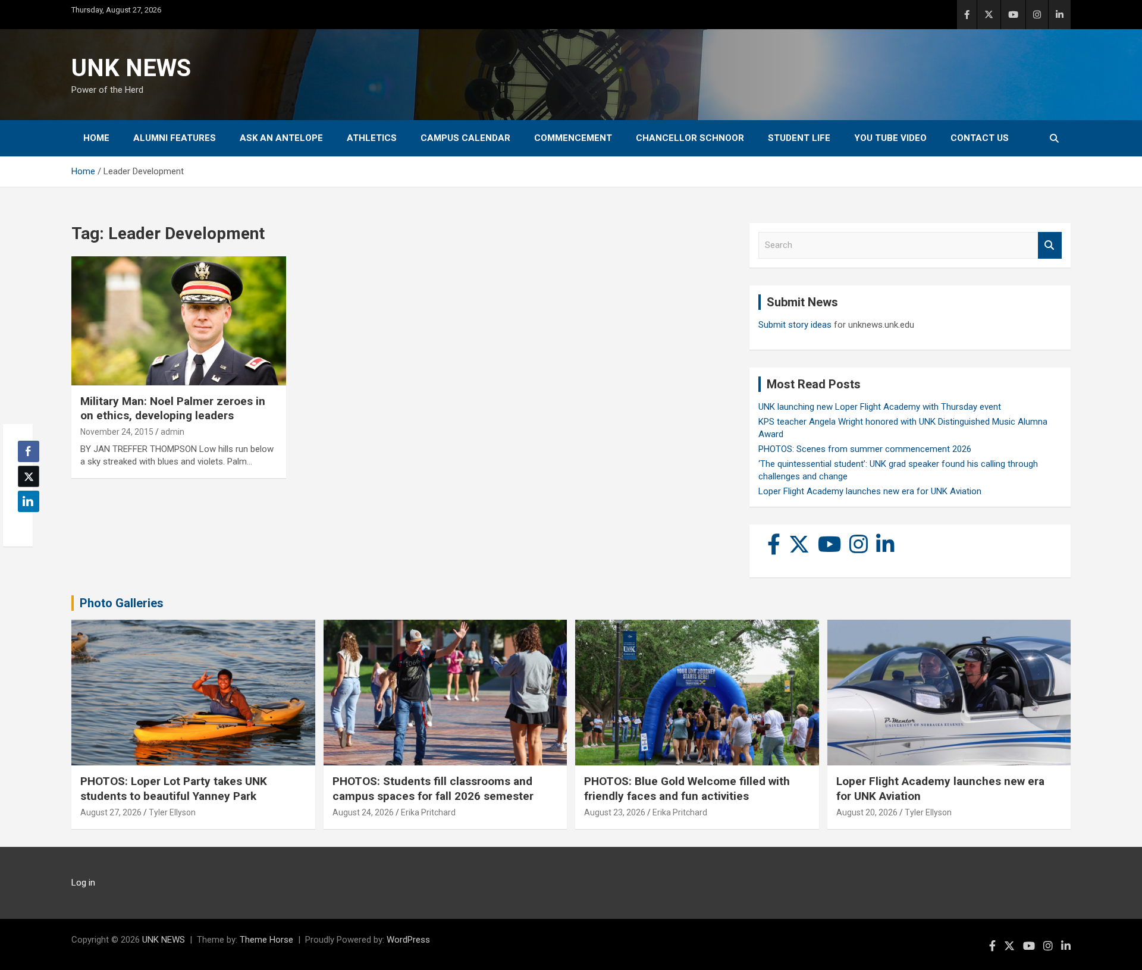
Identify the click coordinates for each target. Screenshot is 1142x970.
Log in (83, 882)
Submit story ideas (795, 324)
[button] (25, 524)
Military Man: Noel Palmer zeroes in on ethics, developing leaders (172, 408)
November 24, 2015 (116, 432)
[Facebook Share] (28, 451)
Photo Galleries (122, 603)
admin (172, 432)
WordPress (408, 939)
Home (96, 138)
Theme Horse (266, 939)
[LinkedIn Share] (28, 501)
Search (1050, 245)
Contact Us (979, 138)
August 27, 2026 (111, 812)
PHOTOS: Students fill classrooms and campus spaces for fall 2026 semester (433, 788)
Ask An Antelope (281, 138)
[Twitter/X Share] (28, 476)
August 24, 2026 (363, 812)
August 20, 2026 (867, 812)
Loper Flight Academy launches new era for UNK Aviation (869, 491)
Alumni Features (174, 138)
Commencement (573, 138)
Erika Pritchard (428, 812)
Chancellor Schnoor (690, 138)
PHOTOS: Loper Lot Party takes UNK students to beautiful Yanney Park (173, 788)
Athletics (372, 138)
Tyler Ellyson (172, 812)
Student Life (799, 138)
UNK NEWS (131, 68)
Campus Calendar (465, 138)
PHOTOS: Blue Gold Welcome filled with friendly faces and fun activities (687, 788)
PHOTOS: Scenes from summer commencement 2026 (864, 449)
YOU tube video (890, 138)
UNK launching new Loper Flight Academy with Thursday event (879, 406)
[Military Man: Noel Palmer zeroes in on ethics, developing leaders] (179, 321)
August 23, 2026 (614, 812)
